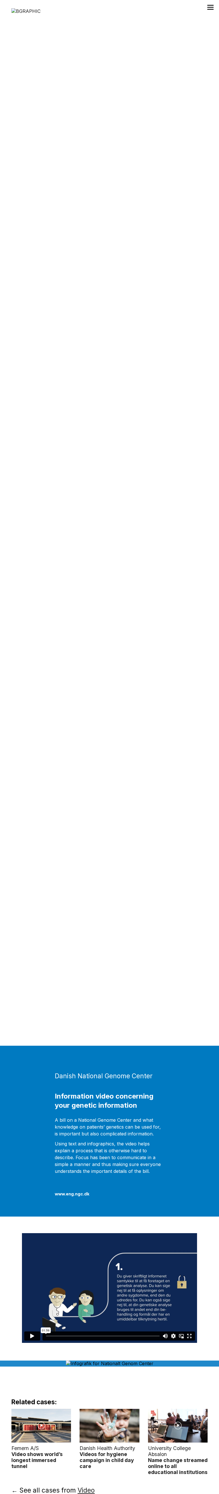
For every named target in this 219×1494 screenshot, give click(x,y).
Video (86, 1490)
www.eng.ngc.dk (72, 1193)
